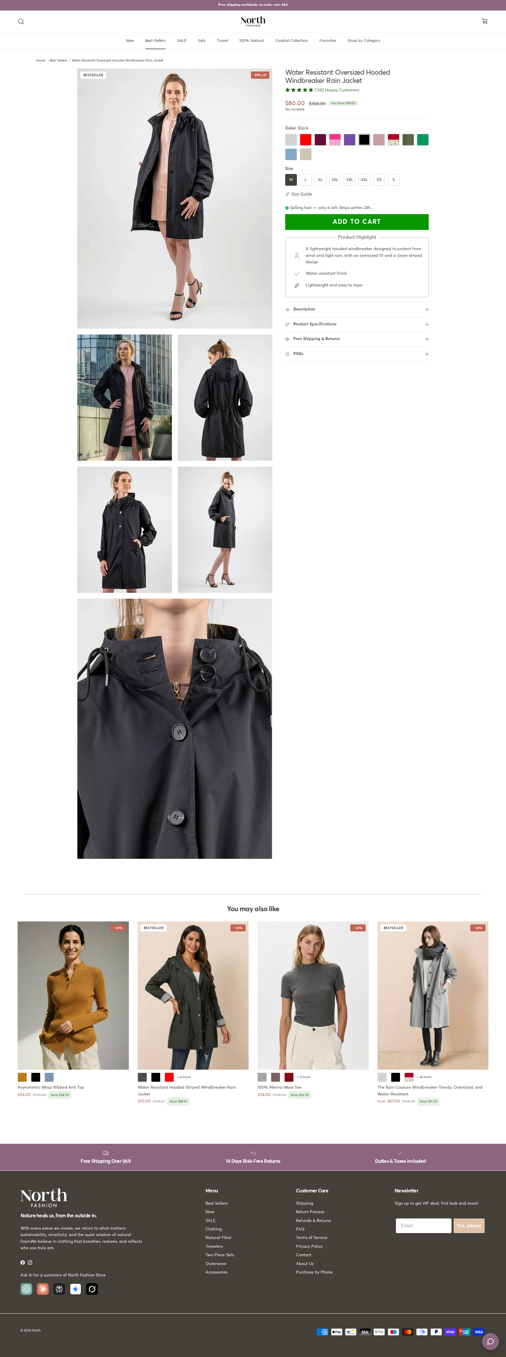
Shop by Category (364, 41)
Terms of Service (311, 1238)
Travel (222, 41)
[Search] (21, 21)
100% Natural (251, 41)
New (130, 41)
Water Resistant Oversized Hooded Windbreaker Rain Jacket (117, 60)
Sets (202, 41)
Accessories (217, 1272)
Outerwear (216, 1264)
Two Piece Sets (220, 1255)
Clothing (214, 1229)
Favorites (327, 41)
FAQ (300, 1229)
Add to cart (357, 222)
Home (40, 60)
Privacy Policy (309, 1247)
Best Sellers (58, 60)
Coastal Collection (291, 41)
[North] (253, 21)
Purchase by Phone (314, 1272)
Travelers (214, 1247)
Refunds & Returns (313, 1221)
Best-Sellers (155, 41)
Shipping (304, 1203)
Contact (303, 1255)
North (36, 1330)
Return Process (310, 1212)
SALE (182, 41)
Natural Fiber (219, 1238)
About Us (305, 1264)
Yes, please (469, 1225)
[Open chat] (490, 1341)
